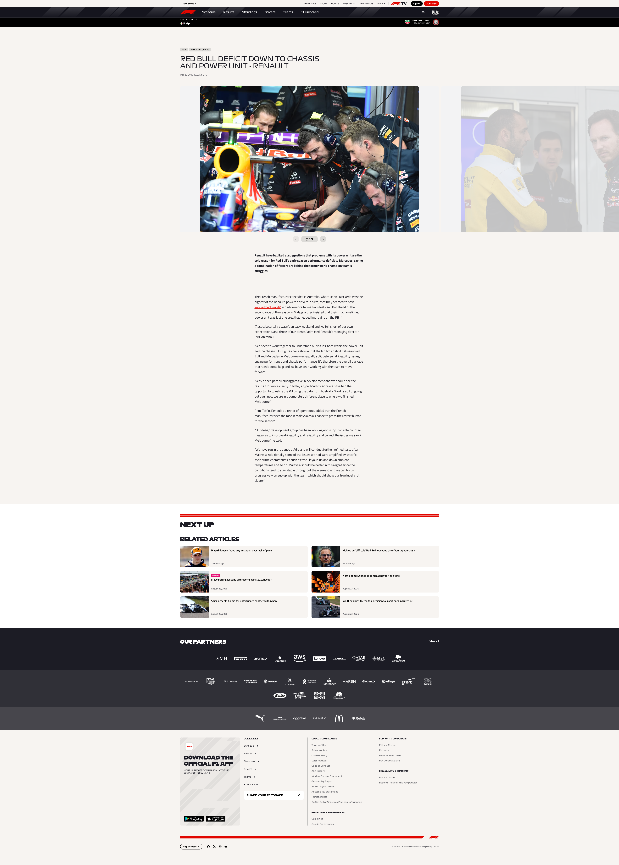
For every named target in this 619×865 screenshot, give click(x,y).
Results (228, 12)
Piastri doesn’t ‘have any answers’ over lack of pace (241, 551)
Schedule (209, 12)
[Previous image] (296, 239)
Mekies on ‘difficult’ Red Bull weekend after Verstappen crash (379, 551)
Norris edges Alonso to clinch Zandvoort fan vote (371, 576)
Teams (288, 12)
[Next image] (323, 239)
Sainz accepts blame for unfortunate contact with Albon (244, 601)
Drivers (270, 12)
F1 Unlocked (310, 12)
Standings (249, 12)
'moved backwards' (268, 307)
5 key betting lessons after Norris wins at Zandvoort (241, 580)
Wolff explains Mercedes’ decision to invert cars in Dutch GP (378, 601)
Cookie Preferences (323, 824)
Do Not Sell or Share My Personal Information (337, 802)
